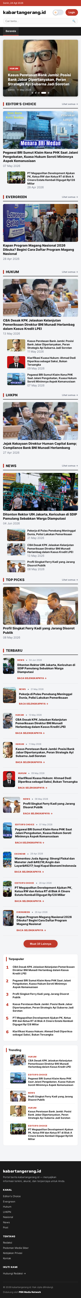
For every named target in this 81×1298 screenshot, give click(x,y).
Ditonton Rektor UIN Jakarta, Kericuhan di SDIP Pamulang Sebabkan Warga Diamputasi (46, 668)
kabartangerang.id (24, 12)
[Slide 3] (39, 93)
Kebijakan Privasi (12, 1252)
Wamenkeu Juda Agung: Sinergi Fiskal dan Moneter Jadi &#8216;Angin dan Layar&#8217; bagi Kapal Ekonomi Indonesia (45, 862)
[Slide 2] (36, 93)
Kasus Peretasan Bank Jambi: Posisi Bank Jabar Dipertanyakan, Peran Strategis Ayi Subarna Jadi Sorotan (45, 752)
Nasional (8, 1217)
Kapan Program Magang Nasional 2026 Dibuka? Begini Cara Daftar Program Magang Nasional (44, 920)
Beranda (11, 31)
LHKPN (7, 1211)
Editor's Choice (12, 1196)
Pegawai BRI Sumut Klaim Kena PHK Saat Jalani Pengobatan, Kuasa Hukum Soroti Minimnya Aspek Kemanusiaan (43, 833)
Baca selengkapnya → (32, 678)
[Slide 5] (48, 93)
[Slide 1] (32, 93)
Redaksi (7, 1242)
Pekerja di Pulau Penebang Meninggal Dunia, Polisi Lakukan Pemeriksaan (45, 695)
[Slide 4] (43, 93)
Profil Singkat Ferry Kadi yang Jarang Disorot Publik (49, 805)
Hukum (7, 1206)
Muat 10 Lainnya (40, 943)
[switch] (58, 12)
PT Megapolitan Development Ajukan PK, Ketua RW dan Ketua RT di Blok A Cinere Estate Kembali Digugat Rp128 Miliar (43, 891)
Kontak (7, 1258)
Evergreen (9, 1201)
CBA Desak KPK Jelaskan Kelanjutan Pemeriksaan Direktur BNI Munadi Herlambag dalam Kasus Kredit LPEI (41, 723)
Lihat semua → (70, 104)
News (6, 1222)
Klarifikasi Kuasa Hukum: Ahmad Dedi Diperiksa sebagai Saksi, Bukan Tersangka (48, 779)
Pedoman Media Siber (16, 1247)
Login (72, 12)
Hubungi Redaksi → (14, 1273)
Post (5, 1227)
